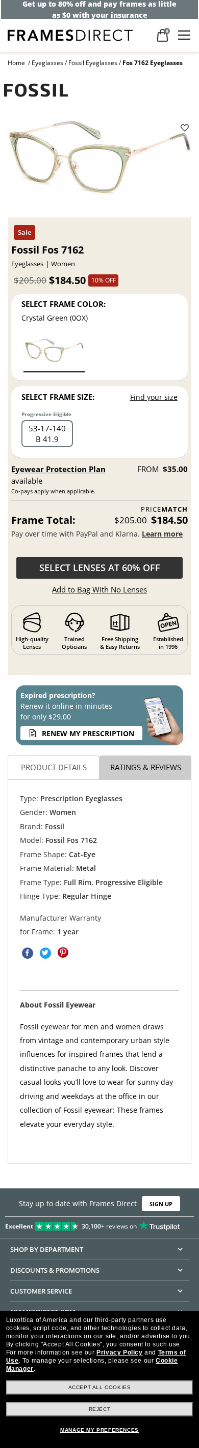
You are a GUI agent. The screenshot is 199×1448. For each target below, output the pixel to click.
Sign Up (161, 1204)
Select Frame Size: (57, 397)
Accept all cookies (99, 1387)
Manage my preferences (99, 1430)
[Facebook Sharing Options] (27, 952)
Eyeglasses (47, 62)
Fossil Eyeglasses (92, 62)
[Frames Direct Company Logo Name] (70, 34)
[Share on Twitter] (45, 952)
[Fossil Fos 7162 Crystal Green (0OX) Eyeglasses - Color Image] (54, 353)
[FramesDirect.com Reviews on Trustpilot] (99, 1224)
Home (16, 62)
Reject (100, 1409)
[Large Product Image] (99, 159)
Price (164, 509)
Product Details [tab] (54, 767)
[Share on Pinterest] (63, 952)
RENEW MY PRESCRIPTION (88, 733)
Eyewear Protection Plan (58, 469)
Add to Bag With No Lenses (99, 589)
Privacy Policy (119, 1352)
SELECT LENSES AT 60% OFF (99, 567)
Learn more (162, 534)
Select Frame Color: (63, 304)
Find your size (154, 397)
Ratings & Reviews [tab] (145, 767)
